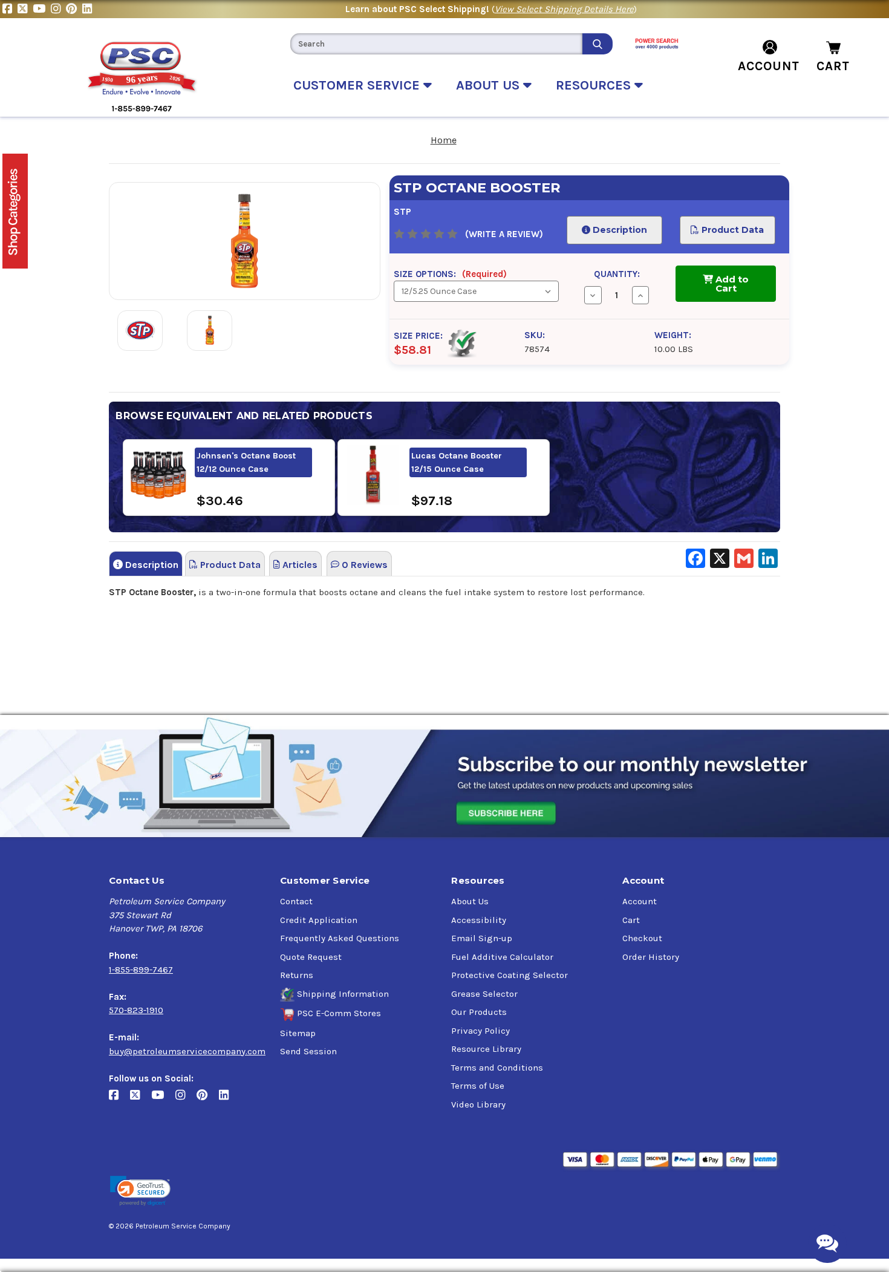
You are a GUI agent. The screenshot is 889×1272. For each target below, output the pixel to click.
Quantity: (617, 274)
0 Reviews (363, 564)
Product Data (732, 229)
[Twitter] (25, 9)
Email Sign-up (481, 938)
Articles (299, 564)
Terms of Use (477, 1085)
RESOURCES (595, 85)
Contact (296, 901)
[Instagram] (58, 9)
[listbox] (476, 291)
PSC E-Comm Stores (339, 1013)
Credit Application (318, 920)
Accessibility (478, 920)
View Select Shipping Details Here (564, 9)
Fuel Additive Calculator (502, 956)
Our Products (479, 1011)
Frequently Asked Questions (339, 938)
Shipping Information (343, 993)
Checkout (642, 938)
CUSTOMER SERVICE (358, 85)
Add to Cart (731, 283)
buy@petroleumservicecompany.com (187, 1051)
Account (639, 901)
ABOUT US (489, 85)
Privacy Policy (480, 1030)
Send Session (308, 1051)
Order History (650, 956)
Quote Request (311, 956)
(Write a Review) (504, 234)
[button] (140, 1191)
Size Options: (450, 274)
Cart (631, 920)
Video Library (478, 1104)
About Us (470, 901)
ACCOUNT (768, 66)
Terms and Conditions (497, 1067)
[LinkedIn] (88, 9)
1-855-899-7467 (141, 969)
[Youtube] (42, 9)
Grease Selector (484, 993)
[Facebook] (10, 9)
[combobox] (436, 43)
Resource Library (486, 1048)
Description (618, 229)
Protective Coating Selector (509, 975)
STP (402, 211)
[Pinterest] (74, 9)
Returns (296, 975)
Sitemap (298, 1033)
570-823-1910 (136, 1010)
